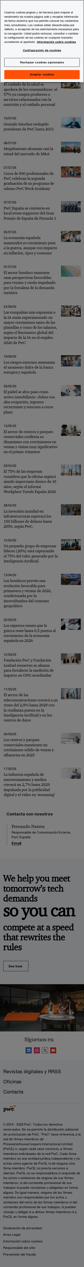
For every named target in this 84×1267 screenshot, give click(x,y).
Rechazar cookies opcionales (42, 62)
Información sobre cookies (56, 42)
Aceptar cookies (42, 74)
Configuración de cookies (42, 50)
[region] (42, 41)
